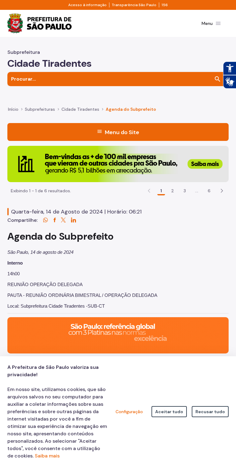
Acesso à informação (87, 5)
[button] (221, 191)
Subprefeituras (40, 109)
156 (165, 5)
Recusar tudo (210, 411)
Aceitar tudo (169, 411)
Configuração (129, 411)
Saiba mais (47, 456)
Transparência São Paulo (134, 5)
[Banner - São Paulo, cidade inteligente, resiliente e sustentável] (118, 335)
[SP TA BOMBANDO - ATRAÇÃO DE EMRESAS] (118, 163)
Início (13, 109)
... (196, 191)
